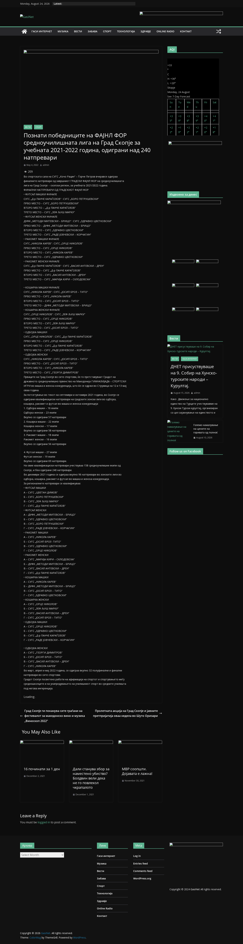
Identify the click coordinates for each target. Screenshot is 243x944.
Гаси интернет (41, 31)
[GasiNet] (24, 31)
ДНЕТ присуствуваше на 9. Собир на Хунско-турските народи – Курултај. (194, 375)
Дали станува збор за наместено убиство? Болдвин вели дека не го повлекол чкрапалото (91, 778)
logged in (44, 822)
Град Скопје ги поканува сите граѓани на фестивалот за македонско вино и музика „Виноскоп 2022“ (54, 716)
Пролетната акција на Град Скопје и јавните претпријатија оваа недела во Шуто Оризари (125, 713)
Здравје (146, 31)
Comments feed (142, 871)
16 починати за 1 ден (42, 769)
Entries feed (140, 863)
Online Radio (165, 31)
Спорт (107, 31)
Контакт (186, 31)
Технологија (126, 31)
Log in (137, 856)
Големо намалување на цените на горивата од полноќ (205, 428)
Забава (92, 31)
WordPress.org (142, 878)
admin (46, 164)
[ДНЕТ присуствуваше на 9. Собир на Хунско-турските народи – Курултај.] (195, 348)
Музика (63, 31)
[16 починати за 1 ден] (42, 743)
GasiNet (195, 889)
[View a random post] (218, 31)
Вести (78, 31)
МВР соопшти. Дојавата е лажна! (137, 771)
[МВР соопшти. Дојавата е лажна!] (140, 743)
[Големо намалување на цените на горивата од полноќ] (179, 431)
